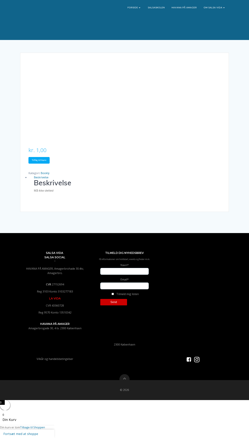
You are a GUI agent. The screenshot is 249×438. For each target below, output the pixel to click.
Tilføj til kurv (39, 160)
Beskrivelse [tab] (41, 177)
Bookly (45, 173)
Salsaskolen (156, 7)
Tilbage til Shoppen (32, 427)
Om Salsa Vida (213, 7)
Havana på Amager (184, 7)
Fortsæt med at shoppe (20, 434)
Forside (133, 7)
